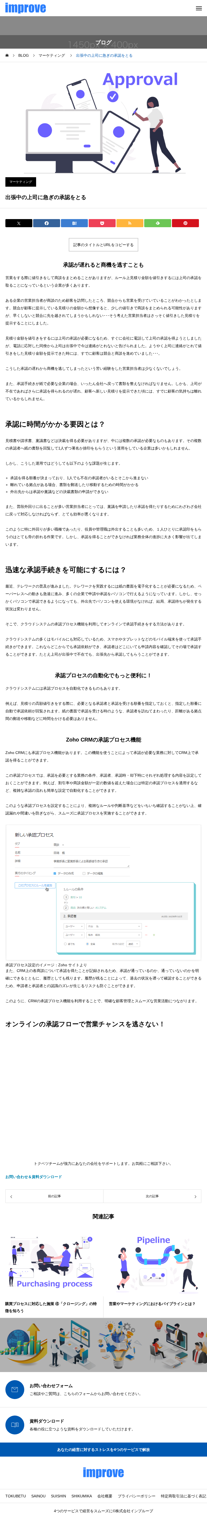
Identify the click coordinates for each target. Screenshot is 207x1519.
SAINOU (38, 1496)
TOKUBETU (15, 1496)
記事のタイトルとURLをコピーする (103, 245)
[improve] (25, 8)
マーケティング (20, 182)
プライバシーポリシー (137, 1496)
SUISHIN (58, 1496)
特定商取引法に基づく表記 (183, 1496)
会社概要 (104, 1496)
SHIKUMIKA (81, 1496)
